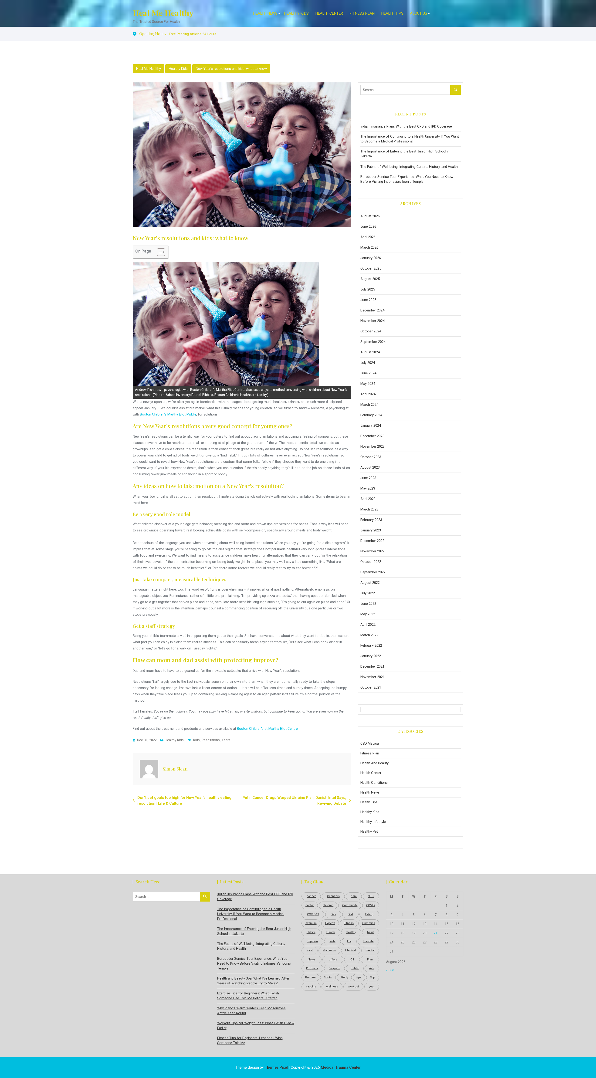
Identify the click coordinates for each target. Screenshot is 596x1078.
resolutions (211, 740)
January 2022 (370, 656)
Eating (369, 914)
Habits (311, 932)
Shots (328, 977)
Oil (352, 959)
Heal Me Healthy (163, 12)
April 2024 (368, 394)
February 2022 (371, 645)
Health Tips (392, 13)
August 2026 (370, 216)
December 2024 (372, 310)
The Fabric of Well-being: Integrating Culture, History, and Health (409, 167)
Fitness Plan (362, 13)
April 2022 (368, 624)
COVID (370, 905)
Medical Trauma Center (341, 1067)
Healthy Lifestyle (373, 822)
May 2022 (367, 614)
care (354, 896)
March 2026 (369, 247)
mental (370, 950)
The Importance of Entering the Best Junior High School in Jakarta (405, 153)
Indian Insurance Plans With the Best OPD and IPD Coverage (406, 126)
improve (312, 941)
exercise (311, 923)
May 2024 (367, 384)
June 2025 (368, 300)
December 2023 (372, 436)
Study (344, 977)
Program (334, 968)
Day (333, 914)
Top (372, 977)
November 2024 (372, 321)
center (309, 905)
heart (370, 932)
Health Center (329, 13)
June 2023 (368, 478)
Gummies (368, 923)
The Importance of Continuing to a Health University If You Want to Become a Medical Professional (409, 138)
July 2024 (367, 363)
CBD (371, 896)
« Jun (390, 970)
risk (371, 968)
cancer (311, 896)
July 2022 (367, 593)
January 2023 (370, 530)
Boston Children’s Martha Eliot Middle (168, 414)
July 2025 (367, 289)
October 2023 (370, 457)
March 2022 (369, 635)
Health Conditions (374, 783)
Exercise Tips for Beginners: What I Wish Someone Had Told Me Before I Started (248, 995)
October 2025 (370, 268)
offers (333, 959)
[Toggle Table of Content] (158, 252)
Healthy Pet (369, 831)
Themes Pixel (276, 1067)
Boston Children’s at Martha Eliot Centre (267, 729)
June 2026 (368, 226)
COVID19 (313, 914)
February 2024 (371, 415)
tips (359, 977)
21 (435, 933)
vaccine (311, 986)
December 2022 (372, 541)
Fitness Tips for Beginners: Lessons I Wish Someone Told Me (250, 1040)
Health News (265, 13)
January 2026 (370, 258)
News (311, 959)
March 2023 (369, 509)
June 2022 (368, 604)
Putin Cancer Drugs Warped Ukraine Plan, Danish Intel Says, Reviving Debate (294, 800)
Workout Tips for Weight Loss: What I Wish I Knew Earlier (255, 1025)
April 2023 (368, 499)
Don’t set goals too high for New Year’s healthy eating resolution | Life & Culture (184, 800)
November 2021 (372, 677)
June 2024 (368, 373)
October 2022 (370, 562)
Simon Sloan (175, 769)
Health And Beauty (374, 763)
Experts (330, 923)
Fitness (349, 923)
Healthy (351, 932)
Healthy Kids (296, 13)
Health (330, 932)
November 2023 (372, 446)
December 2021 (372, 666)
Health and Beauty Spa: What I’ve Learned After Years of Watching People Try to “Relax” (253, 980)
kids (196, 740)
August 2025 (370, 279)
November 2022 (372, 551)
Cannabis (333, 896)
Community (349, 905)
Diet (350, 914)
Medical (350, 950)
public (355, 968)
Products (312, 968)
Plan (370, 959)
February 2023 (371, 520)
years (226, 740)
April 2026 (368, 237)
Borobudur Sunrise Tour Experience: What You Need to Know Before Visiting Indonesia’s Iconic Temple (406, 179)
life (349, 941)
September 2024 (373, 342)
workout (353, 986)
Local (309, 950)
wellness (332, 986)
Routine (310, 977)
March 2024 (369, 404)
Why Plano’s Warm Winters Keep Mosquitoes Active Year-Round (251, 1010)
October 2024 (370, 331)
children (328, 905)
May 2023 (367, 488)
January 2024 (370, 425)
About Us (418, 13)
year (371, 986)
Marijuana (329, 950)
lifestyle (368, 941)
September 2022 (373, 572)
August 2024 (370, 352)
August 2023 (370, 467)
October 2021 (370, 687)
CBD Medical (369, 743)
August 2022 (370, 583)
